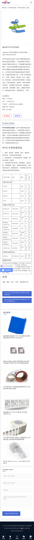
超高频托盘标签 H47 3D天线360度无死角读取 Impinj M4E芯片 (16, 337)
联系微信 (7, 116)
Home (5, 7)
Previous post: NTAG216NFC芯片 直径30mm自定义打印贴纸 (16, 293)
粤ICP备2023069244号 (13, 528)
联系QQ (17, 116)
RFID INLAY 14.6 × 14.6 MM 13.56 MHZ (16, 462)
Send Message (11, 513)
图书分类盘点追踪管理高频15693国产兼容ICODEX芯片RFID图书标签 (16, 362)
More (16, 324)
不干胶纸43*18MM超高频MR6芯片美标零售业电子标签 (16, 387)
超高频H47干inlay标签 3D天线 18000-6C (15, 413)
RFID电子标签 (12, 7)
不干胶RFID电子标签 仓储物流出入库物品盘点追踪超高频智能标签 (17, 438)
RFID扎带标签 (21, 7)
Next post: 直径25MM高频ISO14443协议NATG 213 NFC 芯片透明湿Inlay (17, 300)
